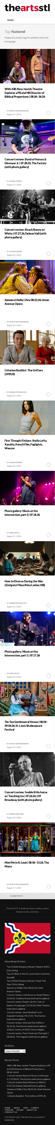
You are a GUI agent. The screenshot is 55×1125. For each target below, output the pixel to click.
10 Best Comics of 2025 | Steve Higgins (25, 1029)
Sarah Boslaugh (17, 392)
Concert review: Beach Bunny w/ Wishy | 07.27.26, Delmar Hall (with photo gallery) (25, 233)
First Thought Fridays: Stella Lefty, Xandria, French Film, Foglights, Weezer (26, 444)
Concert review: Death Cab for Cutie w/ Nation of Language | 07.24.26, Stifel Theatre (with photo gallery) (28, 1005)
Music (17, 1108)
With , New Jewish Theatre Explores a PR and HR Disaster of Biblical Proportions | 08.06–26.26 (25, 92)
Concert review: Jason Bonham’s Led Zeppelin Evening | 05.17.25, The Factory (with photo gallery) (26, 1016)
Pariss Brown (16, 814)
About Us (32, 1110)
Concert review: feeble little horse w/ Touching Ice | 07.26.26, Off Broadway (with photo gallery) (26, 796)
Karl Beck (14, 533)
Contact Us (11, 1112)
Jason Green (15, 462)
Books (20, 1110)
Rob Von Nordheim (19, 111)
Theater (9, 1110)
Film (25, 1108)
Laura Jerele (15, 181)
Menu (10, 20)
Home (7, 1108)
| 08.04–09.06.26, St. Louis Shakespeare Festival (26, 725)
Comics (35, 1108)
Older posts (16, 896)
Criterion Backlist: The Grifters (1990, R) (26, 1096)
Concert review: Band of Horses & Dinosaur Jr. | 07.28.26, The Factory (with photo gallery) (25, 163)
